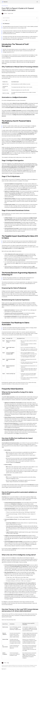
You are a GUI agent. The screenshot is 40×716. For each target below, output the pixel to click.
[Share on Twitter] (8, 20)
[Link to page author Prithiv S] (2, 663)
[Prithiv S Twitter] (8, 662)
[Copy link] (9, 20)
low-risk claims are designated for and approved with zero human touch (20, 218)
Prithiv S (6, 13)
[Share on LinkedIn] (6, 20)
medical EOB (25, 170)
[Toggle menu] (37, 2)
